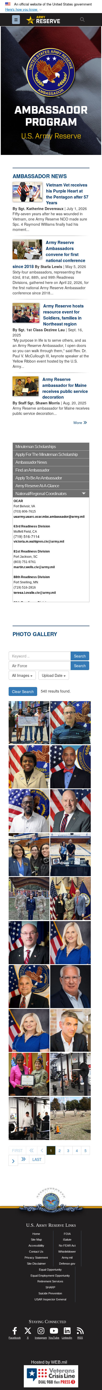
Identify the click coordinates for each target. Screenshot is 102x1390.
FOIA (67, 1233)
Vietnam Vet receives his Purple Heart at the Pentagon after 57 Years (67, 194)
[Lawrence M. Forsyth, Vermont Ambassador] (70, 722)
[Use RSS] (80, 1332)
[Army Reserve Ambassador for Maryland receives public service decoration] (29, 1074)
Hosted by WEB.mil (49, 1362)
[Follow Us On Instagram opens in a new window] (40, 1332)
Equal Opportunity (50, 1269)
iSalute (67, 1239)
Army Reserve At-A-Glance (37, 486)
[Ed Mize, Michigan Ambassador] (29, 942)
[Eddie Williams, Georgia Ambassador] (29, 986)
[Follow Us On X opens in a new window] (27, 1332)
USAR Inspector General (50, 1299)
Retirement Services (50, 1281)
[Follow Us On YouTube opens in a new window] (53, 1332)
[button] (24, 9)
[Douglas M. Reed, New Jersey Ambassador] (29, 810)
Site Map (36, 1239)
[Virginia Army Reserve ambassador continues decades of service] (29, 854)
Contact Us (36, 1251)
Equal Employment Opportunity (50, 1275)
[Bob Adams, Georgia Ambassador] (70, 986)
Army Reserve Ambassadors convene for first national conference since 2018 (49, 254)
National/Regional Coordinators (40, 493)
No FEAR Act (67, 1245)
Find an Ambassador (32, 470)
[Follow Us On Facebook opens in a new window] (14, 1332)
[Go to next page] (13, 1160)
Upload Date (53, 675)
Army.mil (67, 1257)
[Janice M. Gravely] (29, 766)
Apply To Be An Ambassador (38, 478)
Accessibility (36, 1245)
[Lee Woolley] (70, 1030)
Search (80, 656)
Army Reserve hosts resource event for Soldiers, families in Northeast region (63, 315)
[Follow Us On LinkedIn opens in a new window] (66, 1332)
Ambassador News (31, 462)
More (78, 423)
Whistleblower (67, 1251)
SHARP (50, 1287)
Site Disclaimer (36, 1263)
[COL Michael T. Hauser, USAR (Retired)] (70, 810)
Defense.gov (67, 1263)
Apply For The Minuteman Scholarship (46, 454)
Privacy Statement (36, 1257)
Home (36, 1233)
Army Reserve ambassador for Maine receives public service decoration (65, 388)
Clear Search (23, 691)
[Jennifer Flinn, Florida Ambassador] (70, 942)
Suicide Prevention (50, 1293)
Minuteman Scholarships (35, 446)
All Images (21, 675)
